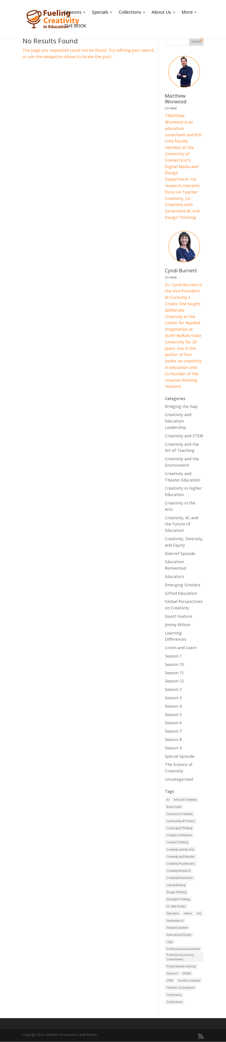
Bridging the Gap (181, 406)
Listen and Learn (181, 647)
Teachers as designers (181, 987)
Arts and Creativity (185, 799)
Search (196, 41)
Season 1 (173, 656)
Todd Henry (174, 995)
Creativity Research (178, 871)
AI (168, 799)
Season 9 (173, 747)
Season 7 (173, 731)
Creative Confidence (179, 835)
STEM (170, 980)
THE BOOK (75, 26)
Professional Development (183, 949)
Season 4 (173, 706)
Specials (100, 13)
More (187, 13)
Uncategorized (179, 779)
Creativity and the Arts (180, 849)
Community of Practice (181, 821)
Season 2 (173, 689)
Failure (188, 913)
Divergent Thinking (178, 899)
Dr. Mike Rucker (176, 906)
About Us (161, 13)
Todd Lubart (174, 1002)
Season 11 (174, 672)
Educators (174, 576)
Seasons (72, 13)
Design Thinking (176, 892)
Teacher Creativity (189, 980)
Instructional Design (179, 935)
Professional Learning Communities (180, 957)
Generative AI (175, 921)
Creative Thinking (177, 842)
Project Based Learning (181, 966)
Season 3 (173, 697)
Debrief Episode (180, 553)
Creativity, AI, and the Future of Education (181, 524)
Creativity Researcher (180, 878)
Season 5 (173, 714)
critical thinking (176, 885)
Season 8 (173, 739)
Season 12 (174, 681)
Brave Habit (174, 807)
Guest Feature (178, 616)
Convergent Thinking (179, 828)
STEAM (187, 973)
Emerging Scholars (182, 584)
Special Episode (179, 756)
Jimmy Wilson (177, 624)
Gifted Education (181, 593)
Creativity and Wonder (181, 856)
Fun (199, 913)
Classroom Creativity (180, 814)
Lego (170, 942)
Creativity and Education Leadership (178, 421)
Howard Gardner (177, 928)
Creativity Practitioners (181, 864)
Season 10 (174, 664)
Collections (130, 13)
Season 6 (173, 722)
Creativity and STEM (184, 435)
